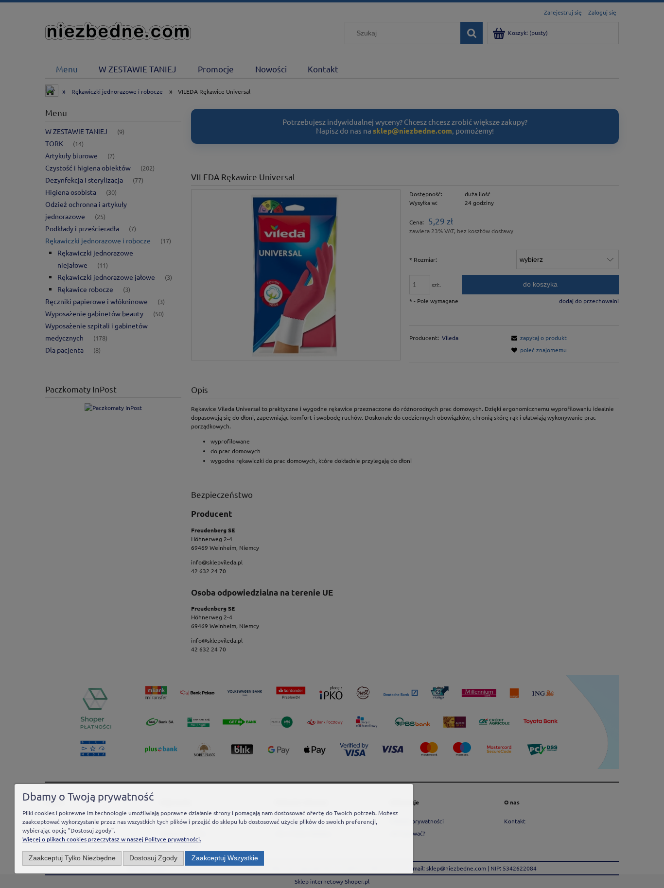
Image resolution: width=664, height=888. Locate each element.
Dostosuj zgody (153, 858)
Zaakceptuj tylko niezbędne (72, 858)
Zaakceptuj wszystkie (225, 858)
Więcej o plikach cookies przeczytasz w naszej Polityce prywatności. (111, 839)
